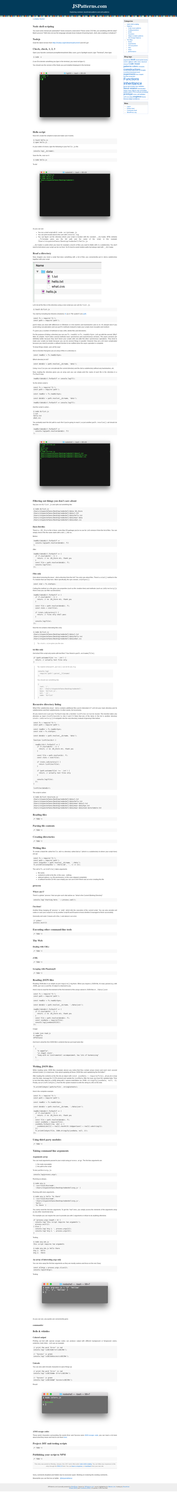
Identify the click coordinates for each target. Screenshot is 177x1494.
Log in (129, 106)
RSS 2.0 (59, 1466)
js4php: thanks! (39, 19)
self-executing (128, 97)
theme (144, 97)
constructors (132, 69)
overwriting (143, 90)
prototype (128, 94)
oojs (138, 90)
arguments (127, 60)
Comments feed (132, 110)
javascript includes (129, 86)
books (130, 42)
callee (135, 62)
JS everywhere (133, 45)
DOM (130, 32)
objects (134, 90)
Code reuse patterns (134, 28)
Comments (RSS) (85, 1488)
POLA (135, 92)
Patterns (129, 26)
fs (65, 314)
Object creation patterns (135, 36)
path (84, 314)
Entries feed (130, 108)
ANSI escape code (91, 1435)
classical (144, 62)
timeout (126, 99)
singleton (137, 96)
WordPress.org (131, 112)
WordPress (74, 1486)
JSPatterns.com (89, 6)
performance (132, 51)
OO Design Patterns (134, 38)
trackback (88, 1466)
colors (135, 66)
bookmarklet (140, 60)
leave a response (77, 1466)
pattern (130, 92)
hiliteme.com (111, 1486)
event (138, 72)
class (139, 62)
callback (130, 62)
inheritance (133, 83)
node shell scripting (86, 1464)
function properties (129, 76)
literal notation (130, 88)
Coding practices (133, 30)
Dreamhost (126, 1486)
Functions (131, 34)
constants (141, 66)
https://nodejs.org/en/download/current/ (66, 43)
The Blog (129, 40)
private (139, 92)
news (130, 49)
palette (126, 92)
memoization (142, 88)
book (133, 59)
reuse (135, 94)
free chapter (140, 74)
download (133, 72)
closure (126, 64)
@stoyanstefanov (66, 1478)
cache (126, 62)
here (65, 1437)
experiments (132, 43)
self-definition (141, 94)
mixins (126, 90)
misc (129, 47)
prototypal (145, 92)
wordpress (136, 99)
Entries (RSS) (73, 1488)
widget (131, 99)
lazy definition (140, 86)
